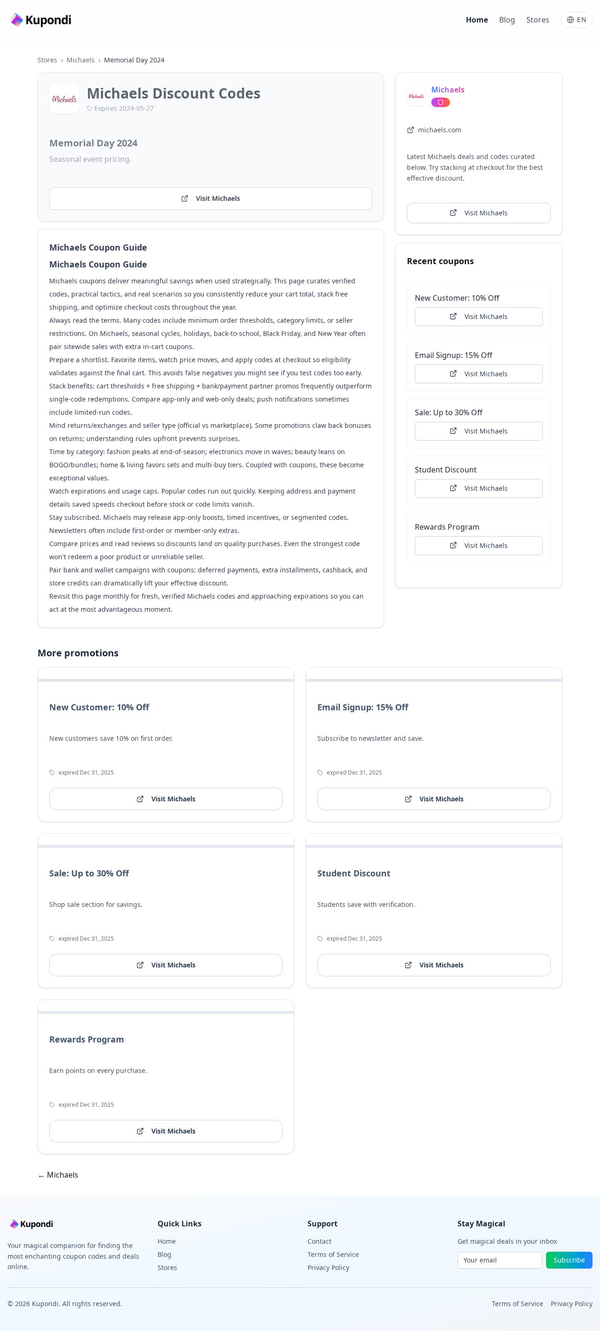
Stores (537, 20)
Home (477, 20)
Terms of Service (333, 1254)
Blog (507, 20)
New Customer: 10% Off (457, 297)
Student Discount (446, 469)
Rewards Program (447, 526)
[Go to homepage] (42, 20)
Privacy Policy (328, 1267)
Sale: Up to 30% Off (448, 412)
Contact (319, 1241)
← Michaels (58, 1175)
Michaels (81, 59)
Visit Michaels (218, 198)
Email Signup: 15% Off (453, 355)
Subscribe (569, 1259)
